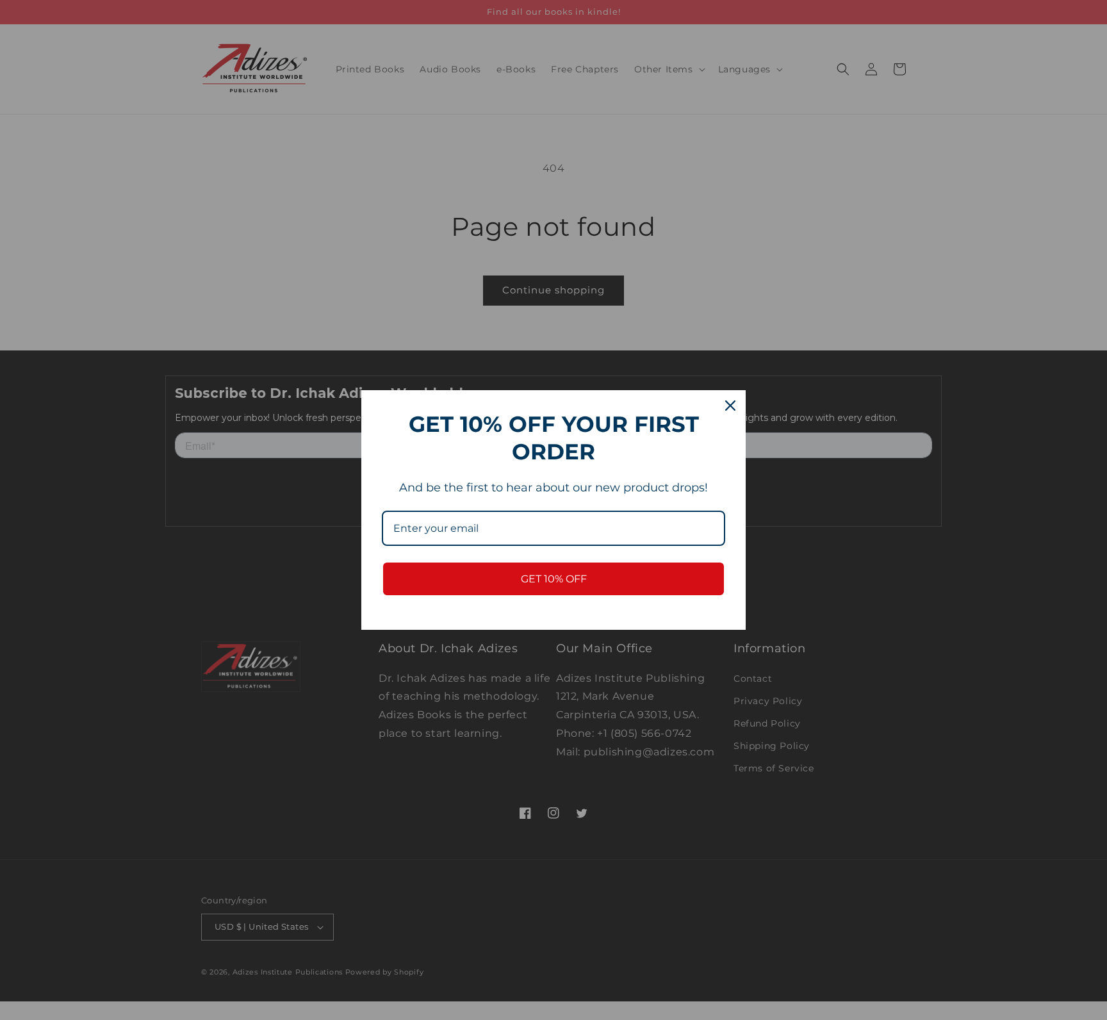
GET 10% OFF (554, 579)
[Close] (730, 405)
